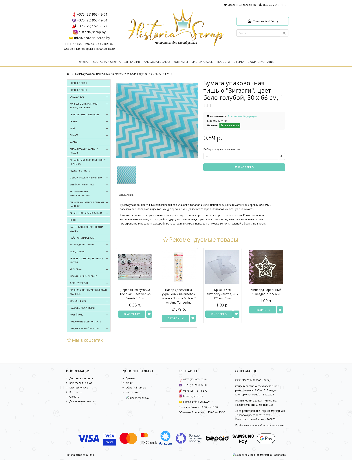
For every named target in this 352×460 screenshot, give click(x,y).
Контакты (180, 61)
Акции (129, 383)
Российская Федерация (242, 116)
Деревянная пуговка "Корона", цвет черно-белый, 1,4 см (135, 294)
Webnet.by (280, 454)
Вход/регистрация (261, 61)
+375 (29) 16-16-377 (92, 26)
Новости (223, 61)
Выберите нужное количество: (222, 149)
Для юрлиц (132, 61)
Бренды (130, 378)
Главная (83, 61)
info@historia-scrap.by (92, 38)
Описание (126, 194)
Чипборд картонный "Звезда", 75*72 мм (266, 292)
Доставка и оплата (107, 61)
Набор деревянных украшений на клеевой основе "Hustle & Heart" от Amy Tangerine (179, 296)
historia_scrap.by (92, 32)
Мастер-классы (202, 61)
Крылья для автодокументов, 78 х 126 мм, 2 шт (222, 294)
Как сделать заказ (157, 61)
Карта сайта (133, 392)
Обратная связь (136, 387)
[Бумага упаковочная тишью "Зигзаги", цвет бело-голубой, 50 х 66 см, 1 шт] (157, 120)
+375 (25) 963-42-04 (92, 14)
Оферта (239, 61)
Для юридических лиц (82, 401)
